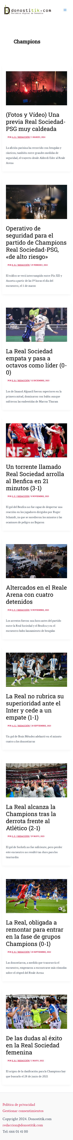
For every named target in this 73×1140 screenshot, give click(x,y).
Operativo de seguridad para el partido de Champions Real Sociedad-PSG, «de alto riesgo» (36, 242)
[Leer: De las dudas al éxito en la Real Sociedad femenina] (36, 1011)
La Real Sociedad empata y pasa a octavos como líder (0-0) (36, 361)
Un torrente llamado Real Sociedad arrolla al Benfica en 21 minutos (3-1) (35, 477)
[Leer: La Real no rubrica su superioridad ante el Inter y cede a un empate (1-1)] (36, 669)
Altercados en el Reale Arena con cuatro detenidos (36, 594)
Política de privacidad (19, 1104)
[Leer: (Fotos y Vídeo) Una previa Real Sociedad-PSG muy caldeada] (36, 87)
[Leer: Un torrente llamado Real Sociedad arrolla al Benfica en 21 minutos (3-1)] (36, 440)
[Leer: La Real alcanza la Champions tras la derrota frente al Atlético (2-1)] (36, 780)
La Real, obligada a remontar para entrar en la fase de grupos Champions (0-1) (34, 932)
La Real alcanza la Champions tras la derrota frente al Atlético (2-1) (31, 817)
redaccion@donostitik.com (23, 1125)
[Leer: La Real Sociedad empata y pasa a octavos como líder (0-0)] (36, 324)
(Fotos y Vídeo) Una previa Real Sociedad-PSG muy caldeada (36, 121)
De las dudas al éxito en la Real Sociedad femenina (34, 1045)
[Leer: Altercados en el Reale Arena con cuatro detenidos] (36, 560)
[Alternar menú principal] (65, 9)
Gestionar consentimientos (23, 1110)
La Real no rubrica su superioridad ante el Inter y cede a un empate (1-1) (35, 706)
